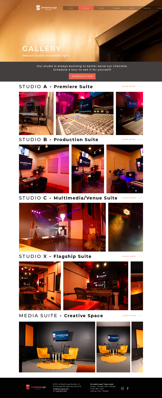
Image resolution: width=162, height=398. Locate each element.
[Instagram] (122, 388)
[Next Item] (139, 113)
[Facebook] (128, 388)
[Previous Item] (23, 168)
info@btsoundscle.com (61, 389)
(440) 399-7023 (61, 391)
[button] (101, 8)
